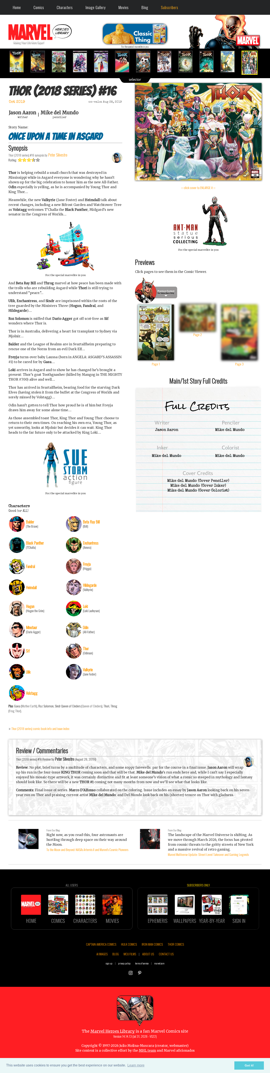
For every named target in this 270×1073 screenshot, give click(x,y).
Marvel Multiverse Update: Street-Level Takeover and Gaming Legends (208, 854)
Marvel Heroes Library (112, 1031)
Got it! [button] (249, 1065)
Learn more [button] (135, 1065)
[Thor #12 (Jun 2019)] (166, 61)
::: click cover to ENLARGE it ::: (198, 187)
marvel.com (159, 963)
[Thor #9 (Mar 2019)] (103, 61)
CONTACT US (166, 954)
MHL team (147, 1050)
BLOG (115, 954)
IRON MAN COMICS (152, 944)
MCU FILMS (130, 954)
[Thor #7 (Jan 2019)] (61, 61)
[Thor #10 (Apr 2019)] (124, 61)
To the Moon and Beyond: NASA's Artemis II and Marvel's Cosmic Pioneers (87, 849)
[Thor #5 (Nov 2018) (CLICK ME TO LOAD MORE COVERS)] (19, 61)
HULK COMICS (129, 944)
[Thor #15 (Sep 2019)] (229, 61)
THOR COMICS (176, 944)
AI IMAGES (102, 954)
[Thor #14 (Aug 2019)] (208, 61)
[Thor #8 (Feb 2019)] (82, 61)
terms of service (141, 963)
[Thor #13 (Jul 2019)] (187, 61)
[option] (19, 62)
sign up (109, 963)
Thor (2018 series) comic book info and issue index (40, 728)
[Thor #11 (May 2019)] (145, 61)
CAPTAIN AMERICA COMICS (101, 944)
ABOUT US (148, 954)
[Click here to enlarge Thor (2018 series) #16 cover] (198, 179)
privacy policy (124, 963)
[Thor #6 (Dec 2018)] (40, 61)
